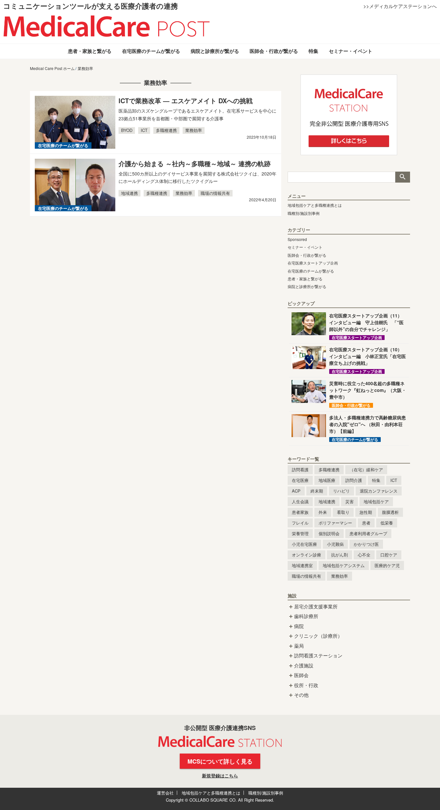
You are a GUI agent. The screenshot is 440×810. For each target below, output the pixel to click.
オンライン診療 (306, 555)
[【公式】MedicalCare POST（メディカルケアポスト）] (107, 25)
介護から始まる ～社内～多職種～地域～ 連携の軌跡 (195, 163)
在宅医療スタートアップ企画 (313, 262)
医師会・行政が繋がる (274, 51)
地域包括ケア (376, 501)
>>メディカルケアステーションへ (400, 6)
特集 (313, 51)
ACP (296, 491)
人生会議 (300, 501)
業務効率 (193, 130)
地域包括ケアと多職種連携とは (315, 205)
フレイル (300, 523)
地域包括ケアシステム (344, 565)
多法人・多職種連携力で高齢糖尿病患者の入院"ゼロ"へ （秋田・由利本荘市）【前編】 (367, 424)
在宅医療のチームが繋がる (151, 51)
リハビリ (341, 491)
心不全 (364, 555)
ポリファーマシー (335, 523)
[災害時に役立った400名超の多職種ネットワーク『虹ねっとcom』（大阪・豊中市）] (309, 391)
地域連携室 (302, 565)
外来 (323, 512)
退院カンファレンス (378, 491)
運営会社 (165, 793)
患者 (366, 523)
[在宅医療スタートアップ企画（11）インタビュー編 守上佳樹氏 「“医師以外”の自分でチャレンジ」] (309, 323)
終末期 (317, 491)
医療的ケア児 (387, 565)
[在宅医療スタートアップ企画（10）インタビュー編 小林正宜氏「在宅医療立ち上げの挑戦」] (309, 357)
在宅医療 (300, 480)
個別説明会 (329, 533)
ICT (144, 130)
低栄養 (386, 523)
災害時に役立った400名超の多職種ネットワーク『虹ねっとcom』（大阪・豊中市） (367, 390)
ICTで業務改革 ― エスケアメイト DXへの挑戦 (186, 100)
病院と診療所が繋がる (215, 51)
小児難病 (335, 544)
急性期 (365, 512)
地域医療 (327, 480)
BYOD (126, 130)
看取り (343, 512)
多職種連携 (166, 130)
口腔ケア (388, 555)
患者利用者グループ (368, 533)
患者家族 (300, 512)
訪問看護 (300, 469)
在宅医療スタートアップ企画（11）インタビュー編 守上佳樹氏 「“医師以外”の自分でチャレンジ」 (366, 322)
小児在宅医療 (304, 544)
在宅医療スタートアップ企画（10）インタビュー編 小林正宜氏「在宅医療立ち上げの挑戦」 (367, 356)
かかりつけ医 (366, 544)
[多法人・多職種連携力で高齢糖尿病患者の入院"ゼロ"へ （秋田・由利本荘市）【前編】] (309, 425)
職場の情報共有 (215, 193)
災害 (349, 501)
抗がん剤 (339, 555)
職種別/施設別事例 (304, 213)
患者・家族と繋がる (89, 51)
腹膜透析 (390, 512)
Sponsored (297, 239)
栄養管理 (300, 533)
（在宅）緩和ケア (366, 469)
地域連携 (129, 193)
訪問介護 (353, 480)
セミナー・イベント (350, 51)
